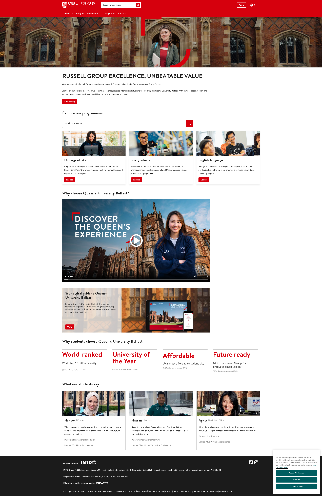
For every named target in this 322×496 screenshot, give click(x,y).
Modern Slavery (226, 491)
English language (210, 160)
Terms (176, 491)
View (69, 327)
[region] (296, 472)
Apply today (69, 102)
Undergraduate (75, 160)
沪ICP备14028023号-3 (140, 491)
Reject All (296, 480)
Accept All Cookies (296, 473)
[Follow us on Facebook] (251, 462)
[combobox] (121, 5)
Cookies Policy (186, 491)
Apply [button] (241, 5)
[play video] (136, 240)
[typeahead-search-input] (138, 5)
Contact (122, 14)
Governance (199, 491)
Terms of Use (158, 491)
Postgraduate (140, 160)
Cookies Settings (296, 486)
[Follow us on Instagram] (256, 462)
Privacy (168, 491)
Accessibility (212, 491)
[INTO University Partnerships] (79, 462)
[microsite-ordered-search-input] (189, 123)
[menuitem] (68, 13)
